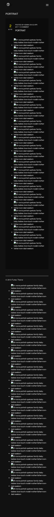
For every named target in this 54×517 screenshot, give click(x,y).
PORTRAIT (20, 30)
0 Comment (24, 27)
